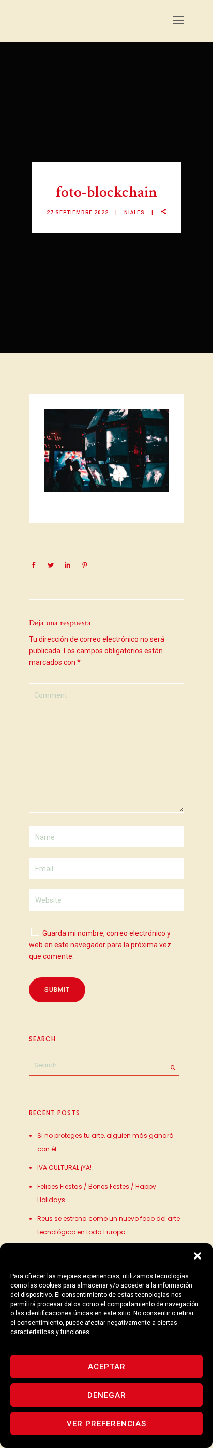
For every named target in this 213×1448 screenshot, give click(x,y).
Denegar (106, 1395)
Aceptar (107, 1366)
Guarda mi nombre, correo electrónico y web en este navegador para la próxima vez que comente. (100, 944)
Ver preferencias (106, 1423)
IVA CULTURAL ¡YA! (64, 1167)
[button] (197, 1256)
